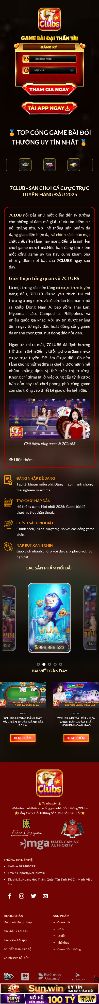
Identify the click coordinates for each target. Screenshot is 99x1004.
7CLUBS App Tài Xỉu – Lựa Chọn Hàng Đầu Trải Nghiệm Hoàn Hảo (76, 721)
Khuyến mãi (12, 949)
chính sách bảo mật (73, 234)
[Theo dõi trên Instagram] (21, 896)
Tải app (22, 940)
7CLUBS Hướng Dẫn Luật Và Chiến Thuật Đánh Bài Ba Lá (23, 721)
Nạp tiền (9, 931)
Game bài (63, 922)
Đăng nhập (24, 922)
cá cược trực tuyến (73, 287)
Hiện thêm (23, 459)
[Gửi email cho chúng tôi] (45, 896)
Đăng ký (9, 922)
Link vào (9, 940)
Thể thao (63, 942)
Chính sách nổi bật (16, 958)
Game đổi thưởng (69, 949)
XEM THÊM (23, 738)
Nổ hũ (61, 929)
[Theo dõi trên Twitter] (33, 896)
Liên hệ (26, 949)
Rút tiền (23, 931)
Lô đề (61, 936)
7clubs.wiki (49, 803)
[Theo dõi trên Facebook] (9, 896)
